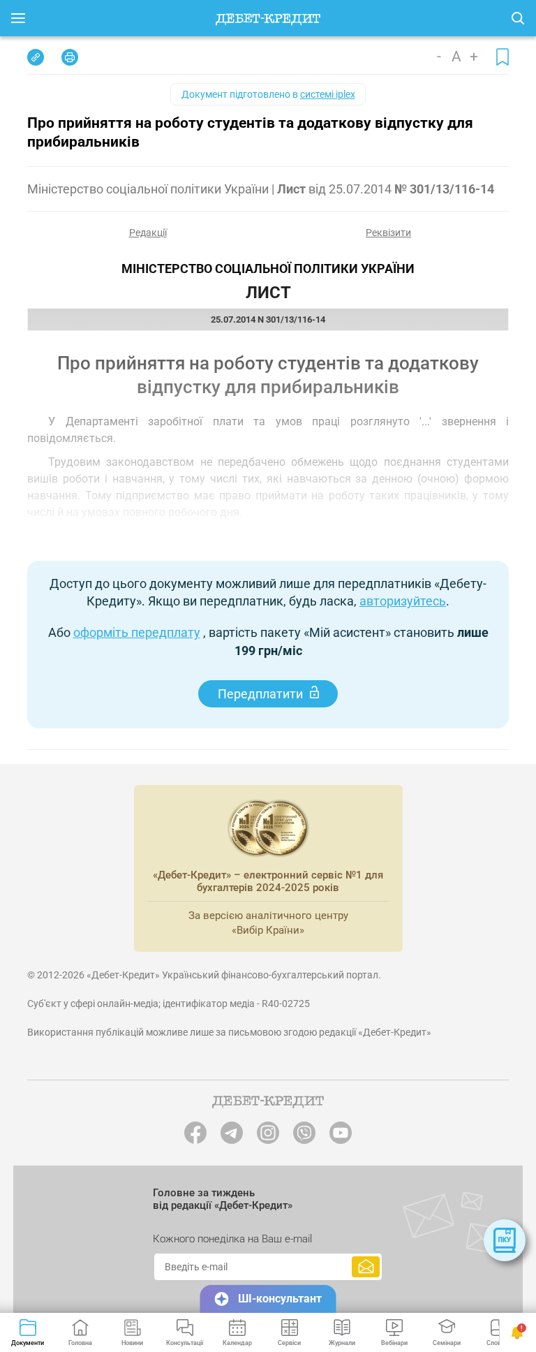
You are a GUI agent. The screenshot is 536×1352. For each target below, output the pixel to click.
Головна (80, 1342)
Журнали (342, 1342)
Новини (132, 1342)
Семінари (447, 1342)
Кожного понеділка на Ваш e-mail (232, 1239)
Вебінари (394, 1342)
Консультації (184, 1342)
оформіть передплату (136, 632)
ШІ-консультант (280, 1298)
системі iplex (327, 94)
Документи (27, 1342)
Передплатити (260, 693)
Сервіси (289, 1342)
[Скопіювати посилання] (35, 57)
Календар (237, 1342)
